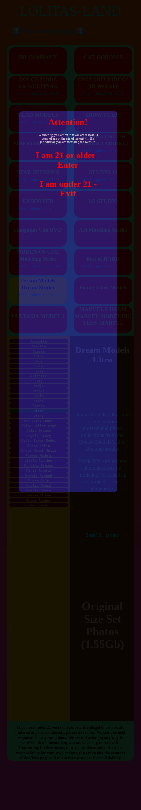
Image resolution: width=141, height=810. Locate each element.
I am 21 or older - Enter (68, 159)
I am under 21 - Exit (68, 188)
